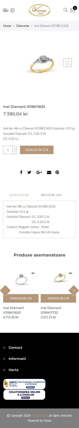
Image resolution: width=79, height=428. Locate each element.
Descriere (19, 195)
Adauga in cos (21, 298)
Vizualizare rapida (32, 273)
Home (7, 26)
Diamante (22, 26)
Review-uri (51, 195)
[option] (21, 294)
